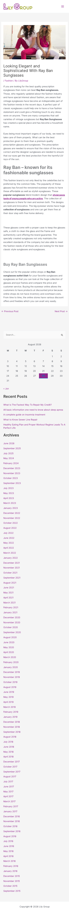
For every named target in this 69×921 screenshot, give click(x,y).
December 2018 (11, 722)
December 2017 (11, 761)
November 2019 (11, 677)
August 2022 (10, 528)
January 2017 (10, 811)
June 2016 (8, 846)
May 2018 (8, 751)
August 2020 (10, 637)
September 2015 (11, 891)
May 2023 (8, 493)
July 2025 (8, 453)
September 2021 (11, 577)
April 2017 (8, 796)
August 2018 (9, 736)
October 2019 (10, 682)
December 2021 (11, 563)
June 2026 (8, 443)
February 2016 (10, 866)
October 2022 (10, 523)
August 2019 (9, 687)
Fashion (9, 80)
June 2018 (8, 746)
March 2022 (9, 553)
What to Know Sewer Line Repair (20, 419)
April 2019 (8, 702)
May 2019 (8, 697)
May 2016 (8, 851)
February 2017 (10, 806)
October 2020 (10, 627)
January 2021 (10, 612)
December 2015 (11, 876)
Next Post (61, 311)
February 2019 (10, 712)
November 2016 (11, 821)
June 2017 (8, 786)
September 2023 (12, 483)
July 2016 (8, 841)
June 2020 (8, 642)
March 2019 (9, 707)
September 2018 (11, 732)
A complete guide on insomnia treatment (24, 414)
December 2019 (11, 672)
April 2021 (8, 597)
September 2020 (12, 632)
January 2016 (10, 871)
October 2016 (10, 826)
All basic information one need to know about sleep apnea (33, 409)
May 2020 (8, 647)
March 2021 (9, 602)
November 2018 (11, 727)
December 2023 (11, 468)
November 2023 (11, 473)
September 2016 (12, 831)
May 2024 (8, 458)
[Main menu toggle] (62, 6)
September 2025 (12, 448)
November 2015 (11, 881)
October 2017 (10, 766)
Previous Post (9, 311)
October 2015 (10, 886)
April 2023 (8, 498)
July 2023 (8, 488)
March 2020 (9, 657)
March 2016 (9, 861)
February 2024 (11, 463)
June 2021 (8, 587)
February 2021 (10, 607)
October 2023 (10, 478)
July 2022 (8, 533)
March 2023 (9, 503)
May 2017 (8, 791)
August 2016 (9, 836)
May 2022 (8, 542)
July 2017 (8, 781)
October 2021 (10, 572)
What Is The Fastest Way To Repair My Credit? (27, 404)
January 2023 (10, 508)
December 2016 (11, 816)
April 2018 (8, 756)
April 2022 (8, 547)
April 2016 (8, 856)
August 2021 (9, 582)
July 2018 (8, 741)
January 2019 (10, 717)
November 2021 (11, 567)
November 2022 (11, 518)
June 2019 (8, 692)
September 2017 (11, 771)
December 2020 (11, 617)
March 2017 (9, 801)
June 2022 (8, 538)
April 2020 (8, 652)
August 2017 (9, 776)
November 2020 (11, 622)
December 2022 (11, 513)
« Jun (6, 388)
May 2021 (8, 592)
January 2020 (10, 667)
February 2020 (11, 662)
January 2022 (10, 558)
